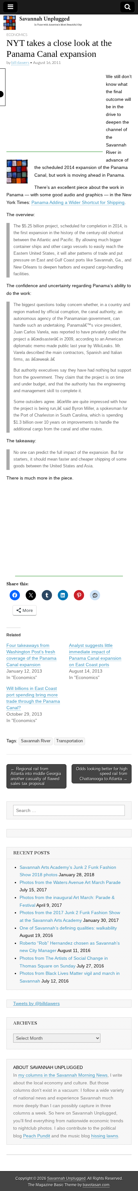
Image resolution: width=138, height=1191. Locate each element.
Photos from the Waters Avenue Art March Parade (70, 882)
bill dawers (20, 62)
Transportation (69, 741)
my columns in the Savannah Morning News (63, 1075)
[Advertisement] (54, 112)
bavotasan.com (96, 1185)
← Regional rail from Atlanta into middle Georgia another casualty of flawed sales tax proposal (36, 776)
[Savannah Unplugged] (69, 23)
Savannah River (35, 741)
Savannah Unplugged (66, 1178)
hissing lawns (104, 1135)
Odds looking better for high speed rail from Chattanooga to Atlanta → (101, 773)
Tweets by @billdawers (36, 1003)
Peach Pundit (36, 1135)
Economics (16, 34)
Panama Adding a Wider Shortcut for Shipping (78, 202)
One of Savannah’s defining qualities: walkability (68, 928)
